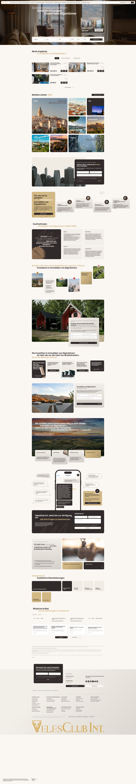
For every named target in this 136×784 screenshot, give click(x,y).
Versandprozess (34, 708)
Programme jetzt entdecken (50, 701)
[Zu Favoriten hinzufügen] (64, 71)
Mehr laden (61, 637)
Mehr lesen (33, 657)
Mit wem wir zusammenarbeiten (65, 708)
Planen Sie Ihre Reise (79, 711)
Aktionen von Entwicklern (65, 58)
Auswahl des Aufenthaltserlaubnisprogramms (57, 102)
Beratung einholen (38, 375)
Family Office (64, 2)
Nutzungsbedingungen (79, 716)
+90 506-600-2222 (123, 2)
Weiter (89, 180)
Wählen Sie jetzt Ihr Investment (65, 701)
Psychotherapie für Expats (85, 2)
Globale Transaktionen (95, 697)
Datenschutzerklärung (72, 716)
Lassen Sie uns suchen (97, 94)
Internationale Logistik (49, 2)
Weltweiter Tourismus (57, 2)
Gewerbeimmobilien (35, 701)
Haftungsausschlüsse (86, 716)
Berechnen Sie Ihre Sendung (36, 711)
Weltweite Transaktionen (40, 2)
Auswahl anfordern (68, 87)
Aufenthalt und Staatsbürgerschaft (23, 2)
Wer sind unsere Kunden (94, 698)
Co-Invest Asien (32, 2)
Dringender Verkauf (76, 58)
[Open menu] (132, 2)
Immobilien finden (96, 39)
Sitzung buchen (63, 711)
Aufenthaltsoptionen (49, 698)
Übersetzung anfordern (50, 712)
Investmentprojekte (34, 698)
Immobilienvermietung (35, 705)
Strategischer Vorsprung (79, 698)
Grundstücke (34, 702)
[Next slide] (103, 193)
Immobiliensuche (62, 100)
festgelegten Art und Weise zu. (33, 780)
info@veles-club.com (70, 676)
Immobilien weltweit (13, 2)
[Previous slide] (101, 193)
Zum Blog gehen (74, 637)
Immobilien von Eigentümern (36, 703)
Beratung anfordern (43, 213)
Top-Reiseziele (78, 708)
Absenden (87, 527)
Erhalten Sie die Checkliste (83, 342)
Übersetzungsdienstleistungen (51, 709)
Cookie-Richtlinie (91, 716)
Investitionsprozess (64, 698)
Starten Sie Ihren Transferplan (95, 701)
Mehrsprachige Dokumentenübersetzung (73, 2)
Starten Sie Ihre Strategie (79, 701)
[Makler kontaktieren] (62, 71)
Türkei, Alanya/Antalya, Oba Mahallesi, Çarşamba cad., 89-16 (94, 677)
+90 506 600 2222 (69, 680)
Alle (57, 58)
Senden (48, 679)
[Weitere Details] (66, 71)
